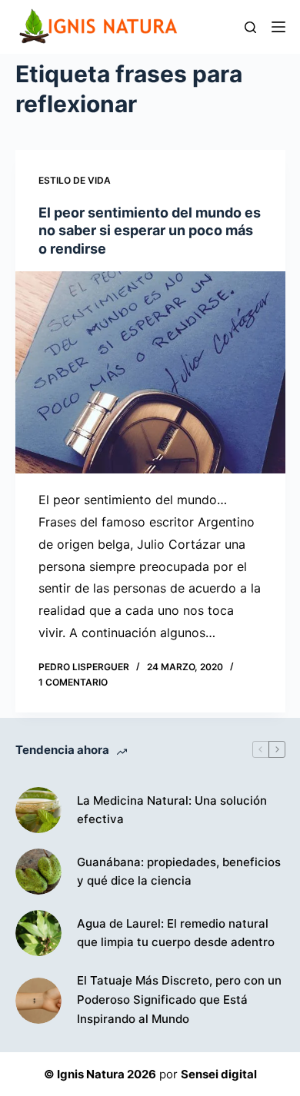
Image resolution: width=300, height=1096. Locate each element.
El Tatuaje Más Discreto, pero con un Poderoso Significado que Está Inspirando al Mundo (179, 999)
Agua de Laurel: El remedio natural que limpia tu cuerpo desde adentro (176, 933)
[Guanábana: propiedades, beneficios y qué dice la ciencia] (38, 872)
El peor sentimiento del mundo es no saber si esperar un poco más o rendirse (149, 230)
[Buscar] (250, 27)
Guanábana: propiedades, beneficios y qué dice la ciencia (179, 871)
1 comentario (73, 682)
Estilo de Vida (74, 180)
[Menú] (278, 27)
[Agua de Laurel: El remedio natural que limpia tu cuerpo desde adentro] (38, 933)
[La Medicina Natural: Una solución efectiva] (38, 810)
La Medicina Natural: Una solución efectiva (172, 810)
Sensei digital (219, 1074)
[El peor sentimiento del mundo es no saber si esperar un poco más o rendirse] (150, 372)
